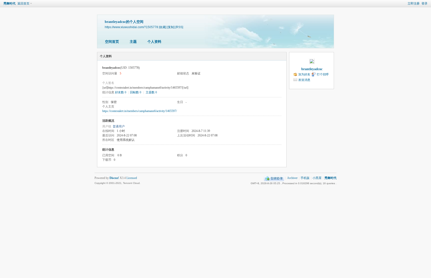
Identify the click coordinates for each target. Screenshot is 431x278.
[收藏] (162, 27)
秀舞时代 (9, 3)
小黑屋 (317, 178)
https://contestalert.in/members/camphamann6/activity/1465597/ (139, 111)
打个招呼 (323, 74)
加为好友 (304, 74)
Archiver (292, 178)
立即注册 (414, 3)
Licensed (131, 178)
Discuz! (114, 178)
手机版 (305, 178)
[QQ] (274, 178)
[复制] (171, 27)
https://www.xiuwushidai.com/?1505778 (131, 27)
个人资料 (154, 42)
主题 (133, 42)
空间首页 (112, 42)
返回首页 (23, 3)
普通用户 (119, 126)
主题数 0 (151, 92)
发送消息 (304, 80)
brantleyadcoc (312, 69)
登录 (425, 3)
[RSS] (179, 27)
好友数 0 (120, 92)
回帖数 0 (135, 92)
